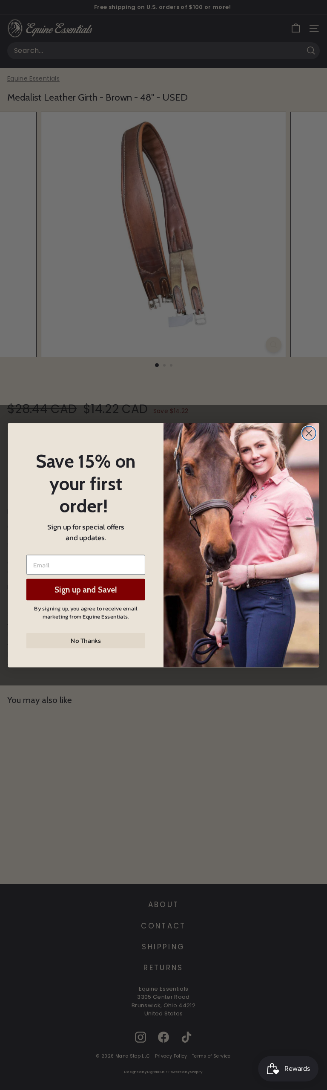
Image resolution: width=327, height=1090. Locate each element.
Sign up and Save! (85, 589)
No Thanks (85, 640)
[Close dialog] (309, 433)
